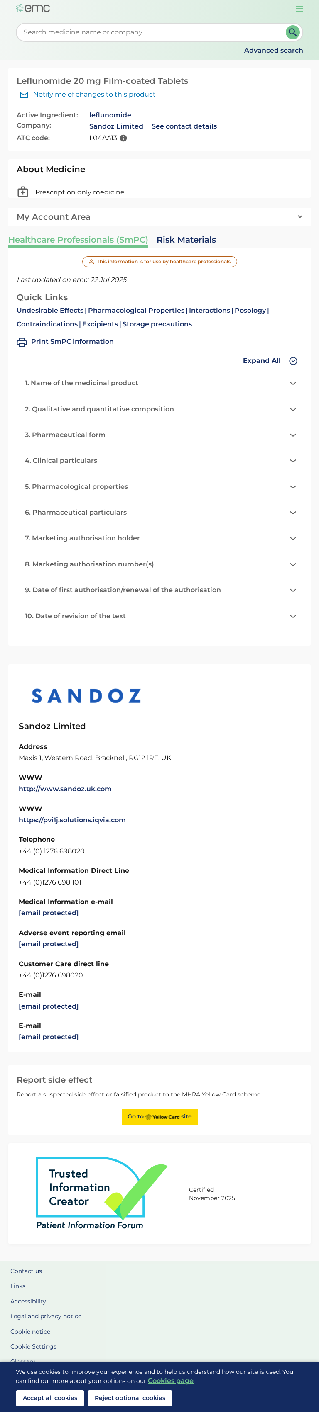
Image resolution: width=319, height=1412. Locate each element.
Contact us (26, 1271)
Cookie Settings (33, 1346)
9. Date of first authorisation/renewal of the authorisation (123, 590)
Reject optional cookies (130, 1398)
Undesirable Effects (50, 310)
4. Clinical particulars (61, 460)
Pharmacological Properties (136, 310)
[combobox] (152, 32)
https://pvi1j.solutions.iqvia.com (72, 820)
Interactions (209, 310)
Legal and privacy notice (45, 1316)
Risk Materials (186, 240)
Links (17, 1286)
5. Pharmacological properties (76, 487)
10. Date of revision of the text (75, 616)
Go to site (160, 1116)
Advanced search (273, 50)
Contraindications (47, 324)
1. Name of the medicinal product (81, 383)
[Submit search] (293, 32)
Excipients (100, 324)
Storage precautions (157, 324)
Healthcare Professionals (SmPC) (78, 240)
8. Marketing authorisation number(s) (89, 564)
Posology (250, 310)
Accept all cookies (50, 1398)
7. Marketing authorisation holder (82, 538)
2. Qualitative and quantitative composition (99, 409)
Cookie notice (30, 1331)
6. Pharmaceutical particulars (76, 512)
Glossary (22, 1361)
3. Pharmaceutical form (65, 435)
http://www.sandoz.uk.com (65, 789)
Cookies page (171, 1381)
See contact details (184, 126)
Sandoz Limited (116, 126)
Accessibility (28, 1301)
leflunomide (110, 115)
